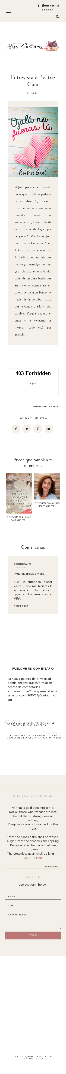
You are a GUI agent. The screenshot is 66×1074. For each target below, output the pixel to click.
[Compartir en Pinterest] (37, 429)
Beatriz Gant (26, 418)
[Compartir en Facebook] (15, 429)
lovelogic (39, 1058)
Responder (21, 606)
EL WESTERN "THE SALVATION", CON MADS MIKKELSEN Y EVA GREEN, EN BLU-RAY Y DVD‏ (34, 736)
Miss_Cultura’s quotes (33, 795)
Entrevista (41, 418)
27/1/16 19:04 (20, 567)
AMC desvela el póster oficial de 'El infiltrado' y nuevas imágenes (29, 724)
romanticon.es (22, 564)
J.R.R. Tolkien (33, 858)
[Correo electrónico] (49, 429)
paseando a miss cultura (40, 1056)
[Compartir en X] (26, 429)
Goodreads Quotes (51, 866)
